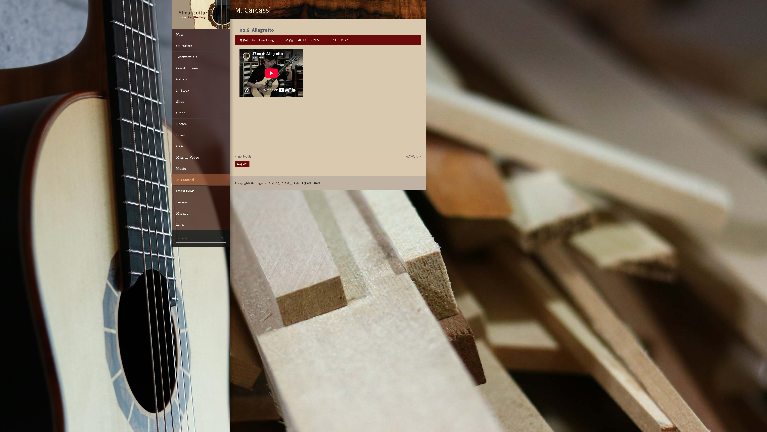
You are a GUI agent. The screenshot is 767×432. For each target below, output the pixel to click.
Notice (181, 124)
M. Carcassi (185, 180)
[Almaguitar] (201, 14)
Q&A (179, 146)
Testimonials (186, 57)
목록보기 (242, 164)
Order (180, 113)
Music (181, 168)
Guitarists (184, 46)
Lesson (181, 202)
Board (180, 135)
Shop (180, 101)
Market (182, 213)
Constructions (187, 68)
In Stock (183, 90)
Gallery (182, 79)
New (180, 34)
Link (180, 224)
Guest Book (185, 191)
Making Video (187, 157)
